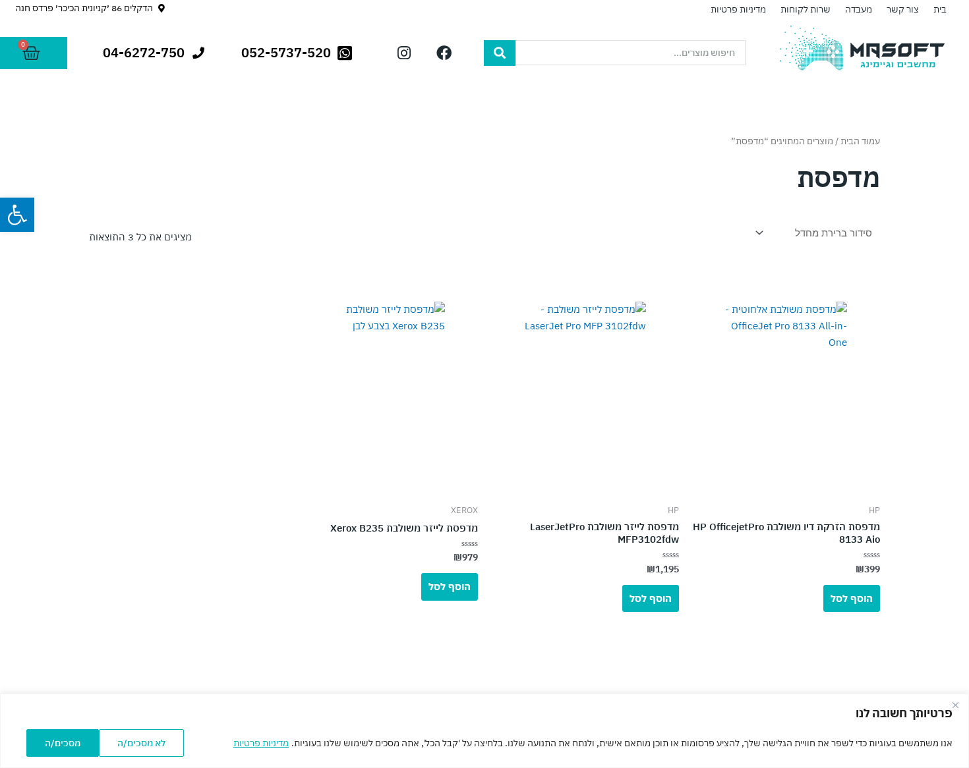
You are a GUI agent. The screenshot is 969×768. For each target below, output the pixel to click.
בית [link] (940, 9)
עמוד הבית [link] (860, 141)
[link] (17, 215)
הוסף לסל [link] (852, 598)
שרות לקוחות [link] (805, 9)
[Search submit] (499, 53)
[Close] (955, 705)
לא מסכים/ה (141, 743)
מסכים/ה (62, 743)
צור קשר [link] (903, 9)
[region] (484, 731)
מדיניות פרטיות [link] (261, 743)
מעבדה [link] (858, 9)
